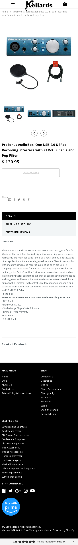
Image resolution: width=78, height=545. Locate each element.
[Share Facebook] (14, 199)
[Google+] (29, 199)
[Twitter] (19, 199)
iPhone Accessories (12, 451)
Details (10, 216)
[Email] (9, 199)
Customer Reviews (18, 232)
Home (5, 11)
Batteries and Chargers (14, 426)
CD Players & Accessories (15, 435)
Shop (4, 380)
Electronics (46, 380)
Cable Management (12, 431)
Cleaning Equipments (13, 443)
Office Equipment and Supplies (18, 468)
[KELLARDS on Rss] (32, 491)
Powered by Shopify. (64, 530)
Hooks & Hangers (11, 460)
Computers (47, 376)
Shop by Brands (49, 409)
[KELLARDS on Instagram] (26, 491)
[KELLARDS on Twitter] (11, 491)
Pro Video (46, 401)
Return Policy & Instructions (16, 393)
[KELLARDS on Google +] (18, 491)
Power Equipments (12, 472)
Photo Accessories (51, 389)
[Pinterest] (24, 199)
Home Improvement (12, 456)
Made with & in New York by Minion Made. (27, 530)
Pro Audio (46, 397)
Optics (44, 384)
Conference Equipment (14, 439)
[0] (65, 4)
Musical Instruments (12, 464)
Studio (44, 405)
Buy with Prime (48, 414)
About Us (7, 384)
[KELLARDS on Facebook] (4, 491)
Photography (48, 393)
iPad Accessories (11, 447)
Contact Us (7, 389)
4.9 (15, 541)
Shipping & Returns (19, 224)
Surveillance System (12, 476)
